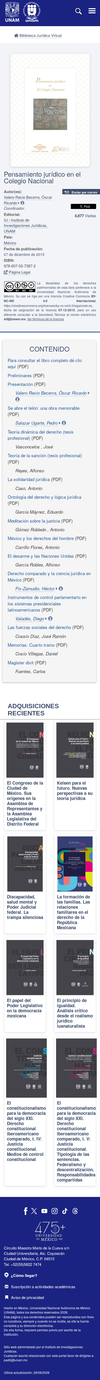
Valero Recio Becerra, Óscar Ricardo (51, 393)
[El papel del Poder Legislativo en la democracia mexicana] (25, 984)
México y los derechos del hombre (41, 538)
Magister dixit (21, 662)
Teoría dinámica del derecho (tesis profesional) (41, 434)
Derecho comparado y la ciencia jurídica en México (49, 576)
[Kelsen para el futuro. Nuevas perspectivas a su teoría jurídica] (75, 775)
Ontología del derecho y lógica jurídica (44, 497)
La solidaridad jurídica (29, 479)
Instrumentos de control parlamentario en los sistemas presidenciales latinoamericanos (47, 603)
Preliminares (20, 375)
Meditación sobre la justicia (34, 520)
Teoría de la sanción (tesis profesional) (45, 455)
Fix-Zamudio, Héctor (35, 588)
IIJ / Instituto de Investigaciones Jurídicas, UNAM (25, 225)
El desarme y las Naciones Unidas (41, 556)
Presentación (20, 384)
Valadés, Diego (29, 618)
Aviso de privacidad (27, 1297)
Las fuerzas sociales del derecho (39, 627)
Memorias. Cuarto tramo (31, 645)
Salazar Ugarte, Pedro (36, 423)
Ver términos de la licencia (45, 319)
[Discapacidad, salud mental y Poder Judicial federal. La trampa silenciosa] (25, 884)
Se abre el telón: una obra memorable (43, 408)
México (10, 242)
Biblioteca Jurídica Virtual (40, 35)
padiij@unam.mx (15, 1360)
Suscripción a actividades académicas (43, 1286)
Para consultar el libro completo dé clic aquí (45, 363)
